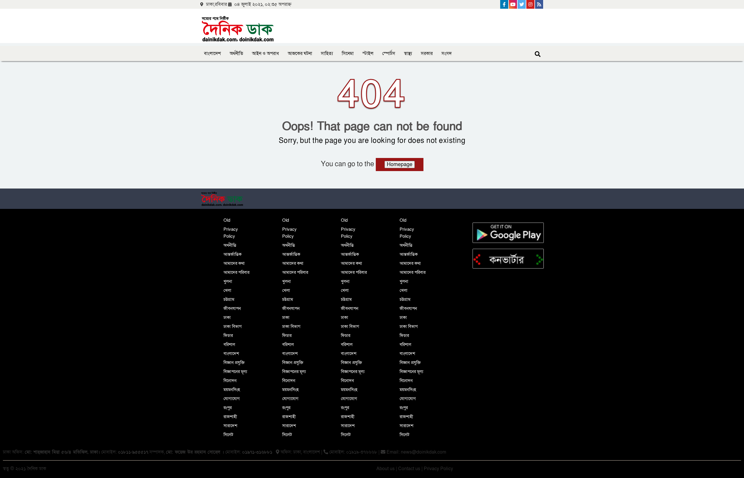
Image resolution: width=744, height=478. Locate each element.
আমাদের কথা (234, 263)
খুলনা (227, 281)
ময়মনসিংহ (231, 389)
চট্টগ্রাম (228, 299)
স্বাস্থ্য (408, 53)
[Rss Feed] (539, 4)
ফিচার (228, 335)
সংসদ (446, 53)
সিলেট (228, 435)
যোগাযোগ (231, 398)
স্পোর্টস (388, 53)
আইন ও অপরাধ (265, 53)
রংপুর (227, 408)
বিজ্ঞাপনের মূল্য (235, 371)
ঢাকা (227, 317)
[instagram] (530, 4)
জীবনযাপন (232, 308)
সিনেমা (348, 53)
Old (226, 220)
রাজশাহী (230, 417)
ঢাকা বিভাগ (232, 326)
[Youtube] (513, 4)
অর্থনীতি (236, 53)
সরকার (427, 53)
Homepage (399, 164)
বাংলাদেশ (212, 53)
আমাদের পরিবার (236, 272)
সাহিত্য (327, 53)
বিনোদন (230, 380)
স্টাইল (367, 53)
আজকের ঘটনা (300, 53)
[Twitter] (522, 4)
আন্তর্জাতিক (232, 254)
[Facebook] (504, 4)
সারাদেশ (230, 426)
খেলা (227, 290)
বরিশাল (229, 344)
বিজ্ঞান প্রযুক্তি (234, 362)
